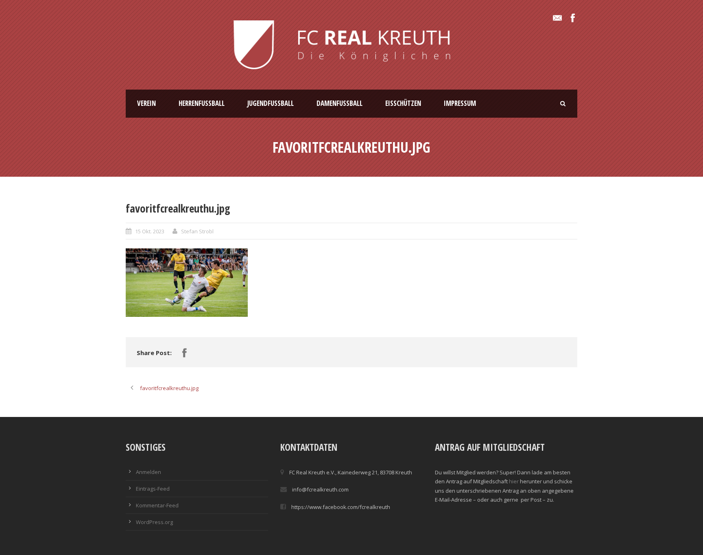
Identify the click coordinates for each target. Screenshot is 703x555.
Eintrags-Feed (153, 488)
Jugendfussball (270, 103)
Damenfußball (339, 103)
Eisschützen (403, 103)
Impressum (460, 103)
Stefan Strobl (197, 231)
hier (514, 481)
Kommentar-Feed (157, 505)
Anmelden (148, 472)
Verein (146, 103)
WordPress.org (154, 522)
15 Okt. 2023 (149, 231)
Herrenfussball (202, 103)
